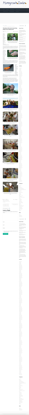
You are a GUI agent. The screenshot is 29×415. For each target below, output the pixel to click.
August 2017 (20, 336)
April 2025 (20, 272)
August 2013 (20, 176)
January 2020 (20, 316)
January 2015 (20, 164)
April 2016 (20, 154)
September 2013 (20, 369)
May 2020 (20, 313)
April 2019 (20, 322)
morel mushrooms (21, 396)
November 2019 (20, 124)
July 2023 (20, 93)
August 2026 (20, 261)
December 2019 (20, 123)
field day (20, 386)
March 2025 (20, 79)
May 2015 (20, 355)
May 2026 (20, 263)
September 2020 (20, 117)
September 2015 (20, 352)
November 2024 (20, 82)
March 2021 (20, 306)
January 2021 (20, 114)
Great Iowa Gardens (18, 9)
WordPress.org (20, 216)
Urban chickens (20, 402)
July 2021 (20, 110)
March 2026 (20, 71)
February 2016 (20, 155)
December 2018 (20, 325)
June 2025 (20, 77)
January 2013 (20, 181)
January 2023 (20, 291)
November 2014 (20, 359)
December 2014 (20, 165)
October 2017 (20, 141)
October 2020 (20, 116)
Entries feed (20, 215)
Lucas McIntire (4, 201)
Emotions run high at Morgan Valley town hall (22, 39)
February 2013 (20, 180)
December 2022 (20, 98)
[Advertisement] (14, 18)
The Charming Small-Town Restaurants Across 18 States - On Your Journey (22, 62)
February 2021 (20, 307)
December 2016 (20, 148)
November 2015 (20, 157)
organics (20, 203)
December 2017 (20, 140)
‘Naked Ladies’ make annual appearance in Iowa (22, 41)
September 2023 (20, 92)
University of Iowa (21, 208)
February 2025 (20, 80)
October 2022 (20, 293)
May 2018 (20, 330)
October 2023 (20, 91)
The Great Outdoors (21, 206)
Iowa (6, 200)
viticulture (9, 201)
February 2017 (20, 147)
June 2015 (20, 161)
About (3, 9)
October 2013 (20, 368)
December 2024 (20, 275)
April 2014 (20, 364)
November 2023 (20, 284)
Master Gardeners (21, 395)
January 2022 (20, 299)
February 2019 (20, 130)
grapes (3, 200)
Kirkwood (8, 200)
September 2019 (20, 125)
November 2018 (20, 132)
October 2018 (20, 133)
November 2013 (20, 174)
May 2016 (20, 153)
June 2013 (20, 371)
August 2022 (20, 101)
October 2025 (20, 268)
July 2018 (20, 135)
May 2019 (20, 128)
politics (20, 204)
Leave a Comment (16, 31)
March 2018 (20, 138)
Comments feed (20, 409)
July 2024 (20, 85)
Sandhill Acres (17, 11)
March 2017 (20, 146)
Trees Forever (20, 400)
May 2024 (20, 86)
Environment (20, 191)
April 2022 (20, 297)
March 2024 (20, 281)
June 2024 (20, 279)
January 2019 (20, 131)
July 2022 (20, 295)
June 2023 (20, 94)
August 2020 (20, 311)
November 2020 (20, 309)
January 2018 (20, 139)
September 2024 (20, 277)
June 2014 (20, 169)
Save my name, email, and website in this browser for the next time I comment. (11, 231)
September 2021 (20, 302)
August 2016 (20, 151)
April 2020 (20, 314)
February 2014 (20, 172)
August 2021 (20, 109)
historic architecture (21, 389)
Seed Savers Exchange (21, 205)
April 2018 (20, 137)
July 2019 (20, 320)
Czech (19, 384)
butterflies (20, 380)
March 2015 (20, 163)
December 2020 (20, 115)
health (19, 388)
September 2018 (20, 327)
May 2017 (20, 338)
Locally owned (20, 201)
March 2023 (20, 96)
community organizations (21, 382)
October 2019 (20, 318)
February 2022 (20, 105)
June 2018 (20, 329)
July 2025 (20, 270)
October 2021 (20, 108)
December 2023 (20, 283)
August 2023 (20, 286)
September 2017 (20, 142)
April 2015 (20, 162)
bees (19, 379)
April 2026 (20, 70)
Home (3, 25)
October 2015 (20, 158)
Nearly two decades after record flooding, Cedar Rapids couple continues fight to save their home (22, 31)
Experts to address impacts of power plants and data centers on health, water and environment (22, 34)
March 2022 (20, 298)
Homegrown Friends (5, 11)
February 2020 (20, 122)
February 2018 (20, 332)
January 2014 (20, 366)
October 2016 (20, 343)
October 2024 (20, 83)
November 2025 (20, 267)
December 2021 (20, 300)
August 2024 (20, 84)
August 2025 (20, 76)
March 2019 (20, 323)
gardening (20, 194)
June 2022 (20, 102)
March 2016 (20, 348)
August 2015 (20, 353)
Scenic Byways (20, 398)
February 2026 (20, 265)
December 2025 (20, 73)
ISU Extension (20, 199)
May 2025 (20, 78)
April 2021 (20, 112)
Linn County (20, 393)
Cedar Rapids (20, 187)
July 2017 (20, 337)
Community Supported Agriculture (22, 189)
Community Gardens (21, 188)
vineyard (6, 201)
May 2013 (20, 178)
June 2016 (20, 346)
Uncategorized (20, 207)
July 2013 (20, 177)
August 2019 (20, 126)
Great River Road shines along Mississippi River (22, 63)
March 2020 (20, 121)
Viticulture (6, 25)
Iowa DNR (20, 198)
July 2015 (20, 160)
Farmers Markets (12, 9)
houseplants (20, 196)
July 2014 (20, 362)
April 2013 (20, 179)
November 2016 (20, 149)
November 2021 (20, 107)
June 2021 (20, 304)
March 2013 (20, 373)
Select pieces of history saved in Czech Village (22, 37)
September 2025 (20, 75)
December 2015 (20, 350)
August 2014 (20, 361)
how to (5, 200)
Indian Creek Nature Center (22, 197)
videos (19, 403)
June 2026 (20, 69)
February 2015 (20, 357)
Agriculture (20, 185)
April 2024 (20, 87)
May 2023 (20, 288)
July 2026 (20, 68)
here (14, 81)
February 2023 (20, 290)
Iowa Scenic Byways (11, 11)
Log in (19, 214)
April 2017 (20, 339)
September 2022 (20, 100)
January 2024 (20, 89)
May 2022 (20, 103)
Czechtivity (7, 9)
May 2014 (20, 170)
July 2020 (20, 118)
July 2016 (20, 345)
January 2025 (20, 274)
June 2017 (20, 144)
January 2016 (20, 156)
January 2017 (20, 341)
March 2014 (20, 171)
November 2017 (20, 334)
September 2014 (20, 167)
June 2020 (20, 119)
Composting (20, 190)
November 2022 (20, 99)
